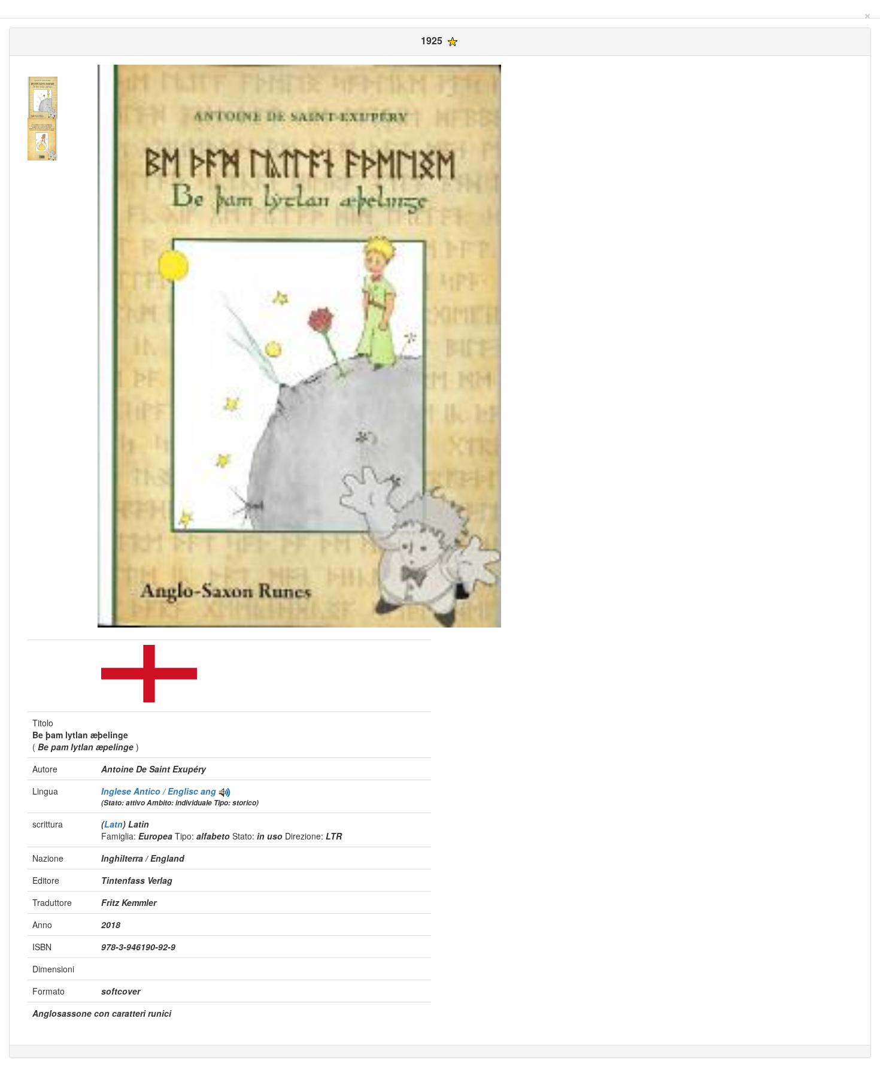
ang (208, 791)
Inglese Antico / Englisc (151, 791)
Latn (113, 824)
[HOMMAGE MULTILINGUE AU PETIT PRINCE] (224, 791)
